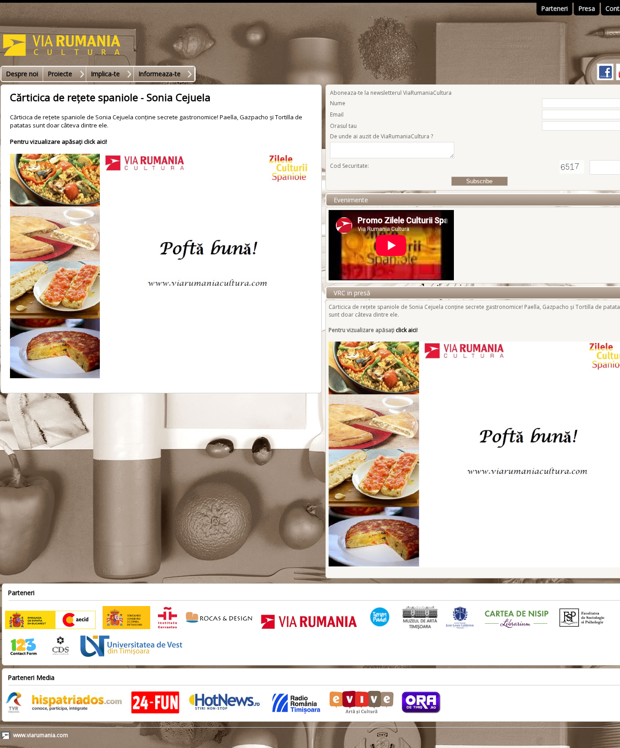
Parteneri (554, 8)
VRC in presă (352, 292)
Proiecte (60, 73)
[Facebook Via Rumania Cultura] (605, 79)
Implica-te (105, 73)
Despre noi (22, 73)
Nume (337, 103)
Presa (586, 8)
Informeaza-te (159, 73)
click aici (95, 141)
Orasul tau (343, 126)
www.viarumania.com (40, 735)
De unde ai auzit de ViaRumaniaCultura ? (381, 136)
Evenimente (351, 200)
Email (337, 114)
